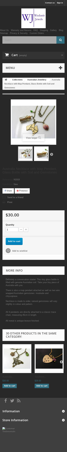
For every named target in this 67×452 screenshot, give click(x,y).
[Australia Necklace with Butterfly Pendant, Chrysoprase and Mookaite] (16, 358)
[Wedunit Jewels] (33, 18)
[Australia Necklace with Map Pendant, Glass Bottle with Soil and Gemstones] (25, 154)
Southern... (40, 376)
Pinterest (23, 191)
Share (9, 191)
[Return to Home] (6, 80)
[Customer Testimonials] (11, 430)
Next (51, 154)
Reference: (7, 179)
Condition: (7, 184)
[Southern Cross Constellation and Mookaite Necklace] (49, 358)
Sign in (60, 3)
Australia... (8, 376)
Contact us (50, 3)
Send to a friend (15, 197)
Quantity (10, 225)
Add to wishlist (19, 251)
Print (9, 202)
